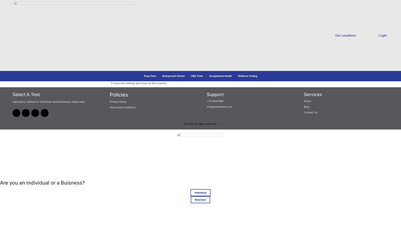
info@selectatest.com (219, 106)
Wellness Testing (247, 76)
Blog (306, 106)
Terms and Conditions (123, 107)
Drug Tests (150, 76)
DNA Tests (197, 76)
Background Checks (173, 76)
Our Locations (345, 35)
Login (383, 35)
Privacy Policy (118, 101)
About (307, 101)
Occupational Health (220, 76)
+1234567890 (215, 101)
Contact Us (310, 112)
